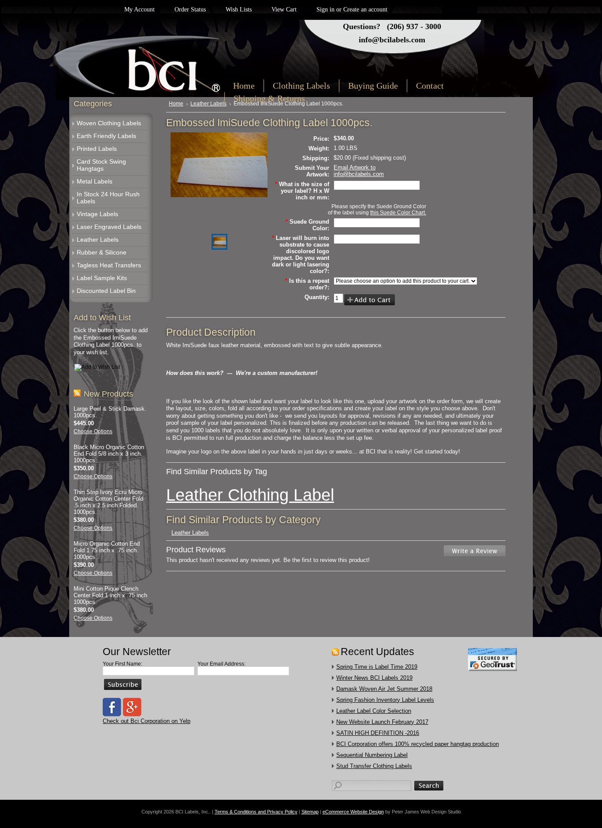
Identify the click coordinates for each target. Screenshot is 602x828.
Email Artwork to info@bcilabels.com (359, 170)
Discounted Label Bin (106, 290)
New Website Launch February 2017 (382, 722)
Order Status (190, 9)
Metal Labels (94, 181)
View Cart (284, 9)
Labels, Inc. (150, 64)
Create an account (365, 9)
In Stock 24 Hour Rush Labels (108, 198)
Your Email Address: (221, 664)
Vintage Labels (97, 213)
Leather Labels (98, 239)
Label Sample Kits (102, 277)
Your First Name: (122, 664)
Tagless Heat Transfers (109, 265)
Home (176, 103)
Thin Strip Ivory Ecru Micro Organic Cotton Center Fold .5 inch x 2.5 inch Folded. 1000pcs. (108, 502)
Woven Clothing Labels (109, 123)
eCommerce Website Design (353, 811)
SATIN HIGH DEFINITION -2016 (377, 733)
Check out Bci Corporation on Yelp (146, 721)
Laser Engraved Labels (109, 226)
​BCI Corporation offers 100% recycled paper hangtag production (417, 744)
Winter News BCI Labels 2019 (374, 677)
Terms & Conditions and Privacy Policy (256, 811)
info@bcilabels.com (392, 39)
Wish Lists (239, 9)
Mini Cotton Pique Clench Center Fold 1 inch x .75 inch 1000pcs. (110, 595)
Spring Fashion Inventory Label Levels (385, 700)
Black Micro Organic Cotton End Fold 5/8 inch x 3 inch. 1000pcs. (109, 454)
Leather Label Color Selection (373, 711)
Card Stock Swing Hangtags (101, 165)
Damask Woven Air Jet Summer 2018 (384, 689)
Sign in (325, 9)
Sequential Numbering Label (372, 755)
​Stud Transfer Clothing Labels (374, 766)
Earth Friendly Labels (106, 135)
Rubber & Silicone (101, 252)
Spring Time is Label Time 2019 (376, 666)
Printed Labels (97, 148)
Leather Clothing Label (250, 494)
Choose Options (93, 431)
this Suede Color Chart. (398, 213)
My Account (139, 9)
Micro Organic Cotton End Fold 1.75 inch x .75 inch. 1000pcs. (107, 550)
